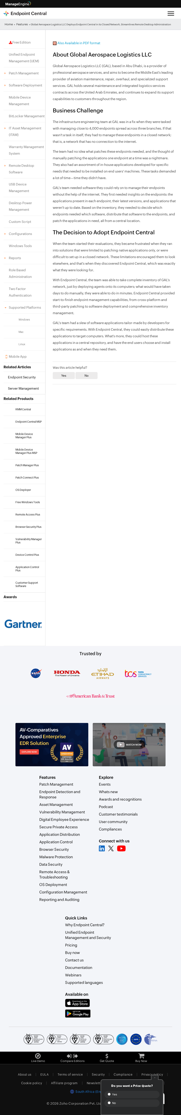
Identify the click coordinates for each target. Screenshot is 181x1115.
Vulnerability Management (62, 812)
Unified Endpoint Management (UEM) (24, 58)
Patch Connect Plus (27, 477)
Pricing (71, 945)
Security (98, 1074)
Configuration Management (63, 892)
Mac (21, 332)
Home (9, 24)
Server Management (23, 388)
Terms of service (70, 1074)
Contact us (74, 960)
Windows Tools (20, 246)
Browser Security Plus (28, 526)
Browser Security (54, 849)
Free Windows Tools (27, 502)
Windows (24, 319)
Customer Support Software (26, 584)
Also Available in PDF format (78, 43)
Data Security (50, 864)
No (113, 1103)
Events (105, 784)
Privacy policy (152, 1074)
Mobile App (18, 356)
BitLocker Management (27, 116)
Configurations (20, 234)
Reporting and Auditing (59, 899)
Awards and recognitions (120, 799)
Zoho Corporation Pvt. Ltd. (81, 1103)
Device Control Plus (27, 554)
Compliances (110, 829)
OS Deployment (53, 884)
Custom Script (20, 222)
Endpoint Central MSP (28, 421)
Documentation (78, 967)
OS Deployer (23, 489)
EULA (44, 1074)
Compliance (123, 1074)
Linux (22, 344)
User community (113, 822)
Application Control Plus (27, 569)
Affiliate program (64, 1083)
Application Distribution (59, 834)
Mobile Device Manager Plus (24, 436)
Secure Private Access (58, 827)
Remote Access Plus (27, 514)
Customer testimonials (118, 814)
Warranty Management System (26, 150)
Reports (15, 258)
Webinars (73, 975)
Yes (114, 1094)
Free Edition (21, 42)
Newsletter (95, 1083)
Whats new (108, 792)
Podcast (106, 807)
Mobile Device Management (20, 100)
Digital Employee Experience (64, 819)
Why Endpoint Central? (84, 925)
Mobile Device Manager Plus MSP (26, 451)
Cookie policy (31, 1083)
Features (22, 24)
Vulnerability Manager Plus (28, 541)
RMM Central (23, 409)
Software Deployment (25, 85)
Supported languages (84, 982)
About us (24, 1074)
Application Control (56, 842)
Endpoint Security (22, 377)
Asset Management (56, 804)
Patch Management (24, 73)
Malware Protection (56, 857)
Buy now (72, 952)
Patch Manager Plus (27, 465)
